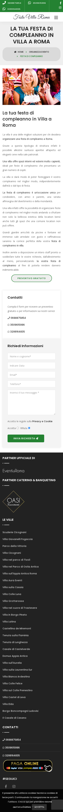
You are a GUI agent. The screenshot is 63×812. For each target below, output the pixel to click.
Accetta (39, 807)
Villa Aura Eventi (12, 580)
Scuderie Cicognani (14, 532)
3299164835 (17, 331)
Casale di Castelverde (16, 649)
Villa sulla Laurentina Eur (17, 669)
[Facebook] (60, 3)
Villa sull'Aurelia (12, 663)
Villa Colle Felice (12, 683)
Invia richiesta (24, 438)
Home (20, 51)
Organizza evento (39, 51)
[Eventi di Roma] (13, 470)
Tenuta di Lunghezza (15, 642)
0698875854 (18, 318)
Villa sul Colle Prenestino (18, 690)
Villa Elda (8, 704)
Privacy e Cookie (42, 421)
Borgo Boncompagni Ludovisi (20, 711)
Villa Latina (9, 621)
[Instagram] (60, 8)
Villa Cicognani (12, 553)
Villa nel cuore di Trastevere (20, 608)
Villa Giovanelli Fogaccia (18, 539)
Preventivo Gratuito (31, 278)
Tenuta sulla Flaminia (16, 635)
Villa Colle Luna (12, 594)
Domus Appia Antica (15, 656)
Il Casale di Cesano (14, 717)
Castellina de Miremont (17, 628)
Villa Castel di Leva (14, 697)
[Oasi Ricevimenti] (13, 501)
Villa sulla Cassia (13, 587)
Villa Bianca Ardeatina (16, 676)
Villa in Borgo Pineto (15, 614)
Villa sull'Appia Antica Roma (20, 573)
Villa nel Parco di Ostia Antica (21, 566)
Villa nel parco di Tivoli (16, 559)
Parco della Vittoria (14, 546)
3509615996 (17, 324)
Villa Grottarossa (13, 601)
